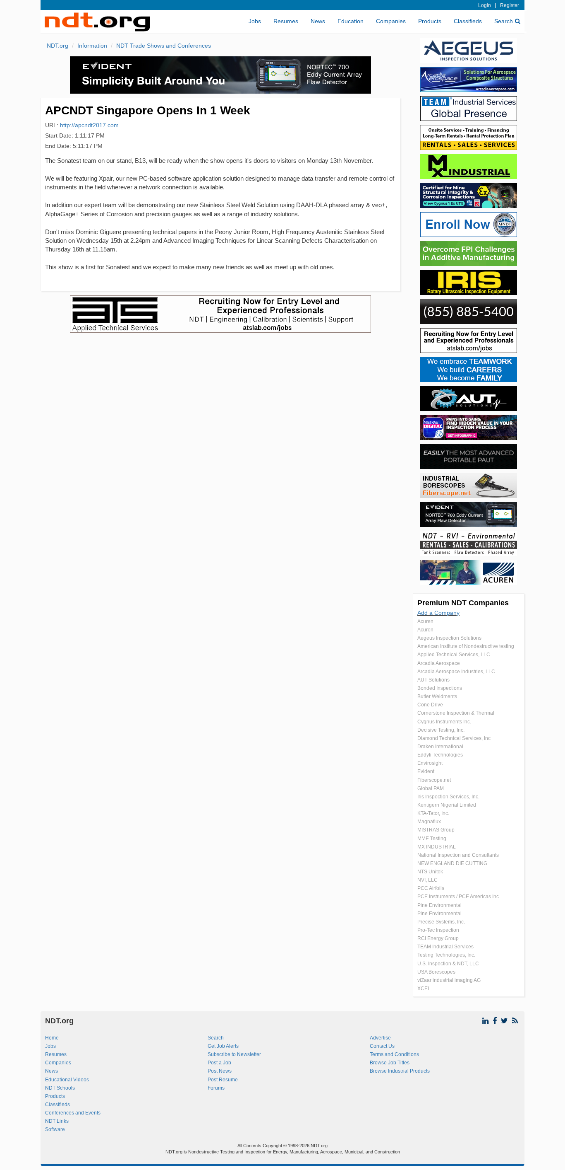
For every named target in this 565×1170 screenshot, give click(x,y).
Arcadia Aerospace (438, 663)
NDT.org (57, 45)
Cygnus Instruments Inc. (444, 722)
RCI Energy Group (438, 938)
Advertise (380, 1038)
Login (484, 5)
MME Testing (431, 838)
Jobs (255, 21)
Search (503, 21)
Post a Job (219, 1063)
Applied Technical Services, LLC (453, 655)
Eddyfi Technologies (440, 755)
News (318, 21)
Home (52, 1038)
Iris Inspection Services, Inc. (448, 797)
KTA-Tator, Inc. (433, 813)
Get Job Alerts (223, 1046)
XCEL (424, 988)
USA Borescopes (436, 972)
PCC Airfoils (430, 888)
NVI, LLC (427, 880)
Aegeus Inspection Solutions (449, 638)
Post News (220, 1071)
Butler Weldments (437, 696)
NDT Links (57, 1121)
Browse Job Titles (389, 1063)
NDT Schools (60, 1088)
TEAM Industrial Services (445, 947)
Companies (391, 21)
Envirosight (430, 763)
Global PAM (430, 788)
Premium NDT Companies (463, 603)
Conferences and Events (73, 1113)
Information (92, 45)
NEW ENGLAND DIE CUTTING (452, 863)
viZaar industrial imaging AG (449, 980)
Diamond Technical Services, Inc (454, 738)
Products (429, 21)
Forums (216, 1088)
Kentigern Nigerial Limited (446, 805)
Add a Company (438, 612)
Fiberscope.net (434, 780)
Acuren (425, 621)
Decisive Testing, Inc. (440, 730)
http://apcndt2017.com (89, 125)
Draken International (440, 746)
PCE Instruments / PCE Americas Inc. (458, 896)
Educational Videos (67, 1080)
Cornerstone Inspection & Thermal (455, 713)
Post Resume (223, 1080)
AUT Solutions (433, 680)
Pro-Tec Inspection (438, 930)
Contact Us (382, 1046)
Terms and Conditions (394, 1054)
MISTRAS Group (436, 830)
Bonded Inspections (439, 688)
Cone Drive (430, 705)
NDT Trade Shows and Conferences (163, 45)
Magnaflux (429, 821)
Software (55, 1129)
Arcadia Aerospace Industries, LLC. (456, 671)
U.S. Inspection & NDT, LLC (448, 964)
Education (351, 21)
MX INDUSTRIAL (436, 847)
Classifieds (468, 21)
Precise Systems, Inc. (441, 922)
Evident (425, 771)
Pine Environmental (439, 905)
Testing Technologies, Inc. (446, 955)
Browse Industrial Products (400, 1071)
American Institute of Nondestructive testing (465, 646)
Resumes (285, 21)
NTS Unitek (430, 872)
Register (509, 5)
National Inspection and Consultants (458, 855)
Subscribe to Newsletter (234, 1054)
